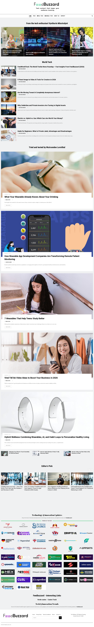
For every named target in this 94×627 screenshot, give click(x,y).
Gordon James (9, 262)
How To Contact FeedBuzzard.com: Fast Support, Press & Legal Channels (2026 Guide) (35, 488)
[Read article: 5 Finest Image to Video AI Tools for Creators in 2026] (8, 84)
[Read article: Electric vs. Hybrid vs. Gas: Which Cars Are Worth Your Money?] (8, 122)
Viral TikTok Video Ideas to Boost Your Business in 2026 (31, 377)
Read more (9, 205)
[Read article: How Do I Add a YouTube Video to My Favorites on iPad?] (67, 453)
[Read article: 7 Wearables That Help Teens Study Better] (47, 296)
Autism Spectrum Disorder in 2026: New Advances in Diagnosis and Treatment (12, 52)
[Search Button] (92, 16)
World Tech (40, 16)
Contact (63, 16)
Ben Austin (8, 199)
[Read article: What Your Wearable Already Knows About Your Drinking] (47, 175)
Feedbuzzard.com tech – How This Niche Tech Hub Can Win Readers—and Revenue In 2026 (12, 488)
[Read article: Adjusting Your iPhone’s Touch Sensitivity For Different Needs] (4, 453)
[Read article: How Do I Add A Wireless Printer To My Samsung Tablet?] (35, 453)
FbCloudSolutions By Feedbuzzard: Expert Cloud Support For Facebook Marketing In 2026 (82, 488)
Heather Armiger (22, 68)
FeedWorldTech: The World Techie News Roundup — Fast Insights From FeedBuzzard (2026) (51, 67)
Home (30, 16)
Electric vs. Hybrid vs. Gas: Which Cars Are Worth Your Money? (40, 118)
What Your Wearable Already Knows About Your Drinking (31, 197)
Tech (34, 16)
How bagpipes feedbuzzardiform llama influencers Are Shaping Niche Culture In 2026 (58, 488)
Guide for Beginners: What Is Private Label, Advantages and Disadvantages (45, 131)
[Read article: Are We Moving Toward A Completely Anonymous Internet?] (8, 96)
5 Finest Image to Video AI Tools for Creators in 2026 (37, 80)
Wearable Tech (49, 16)
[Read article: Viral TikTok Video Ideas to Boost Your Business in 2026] (47, 356)
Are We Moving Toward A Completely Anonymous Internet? (39, 92)
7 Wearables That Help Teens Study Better (24, 318)
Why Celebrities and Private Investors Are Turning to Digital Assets (42, 105)
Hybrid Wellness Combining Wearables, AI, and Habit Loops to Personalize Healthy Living (46, 437)
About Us (56, 16)
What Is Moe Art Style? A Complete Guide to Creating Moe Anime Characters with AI (81, 52)
